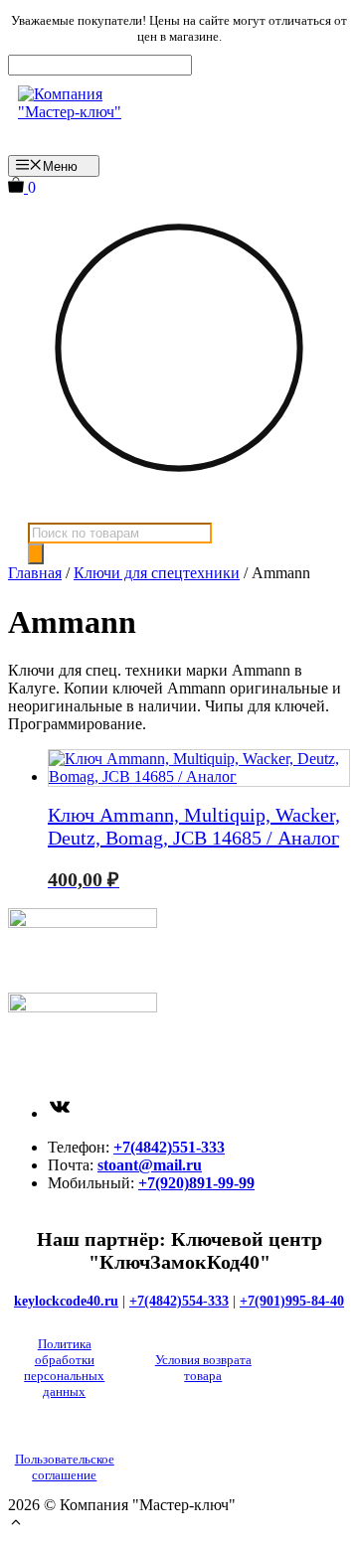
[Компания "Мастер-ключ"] (84, 115)
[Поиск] (36, 553)
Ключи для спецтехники (157, 572)
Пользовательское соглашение (64, 1467)
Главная (35, 572)
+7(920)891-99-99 (196, 1182)
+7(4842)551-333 (169, 1147)
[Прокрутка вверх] (16, 1524)
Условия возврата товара (203, 1367)
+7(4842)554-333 (179, 1301)
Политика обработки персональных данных (64, 1367)
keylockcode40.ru (66, 1301)
